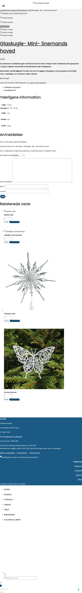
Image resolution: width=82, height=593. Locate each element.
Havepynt (78, 471)
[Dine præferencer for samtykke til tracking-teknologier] (78, 589)
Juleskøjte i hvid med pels (13, 235)
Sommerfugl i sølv (10, 392)
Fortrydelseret (22, 453)
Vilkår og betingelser (7, 453)
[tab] (43, 87)
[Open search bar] (5, 575)
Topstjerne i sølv (9, 314)
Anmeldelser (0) (10, 90)
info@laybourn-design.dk (13, 437)
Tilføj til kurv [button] (15, 222)
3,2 (8, 119)
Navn (2, 186)
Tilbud (80, 479)
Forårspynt (78, 466)
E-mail (3, 191)
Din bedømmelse (6, 155)
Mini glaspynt (23, 10)
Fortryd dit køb (34, 453)
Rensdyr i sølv (8, 215)
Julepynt (14, 10)
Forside (2, 10)
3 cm (9, 126)
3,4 (8, 113)
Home (8, 10)
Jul (30, 10)
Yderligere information (12, 87)
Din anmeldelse (6, 182)
